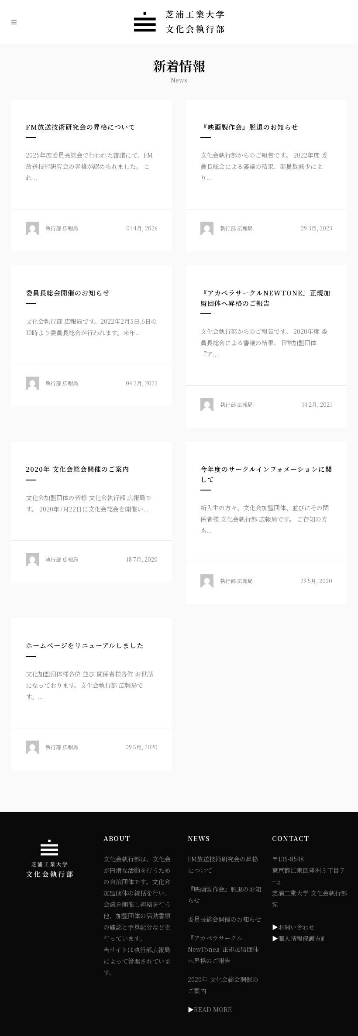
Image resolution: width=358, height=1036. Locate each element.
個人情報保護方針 (302, 938)
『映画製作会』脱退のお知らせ (249, 126)
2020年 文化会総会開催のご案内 (77, 468)
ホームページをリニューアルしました (85, 645)
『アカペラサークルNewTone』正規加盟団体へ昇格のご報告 (223, 949)
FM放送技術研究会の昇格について (80, 126)
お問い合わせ (296, 927)
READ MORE (213, 1009)
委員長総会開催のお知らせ (68, 292)
